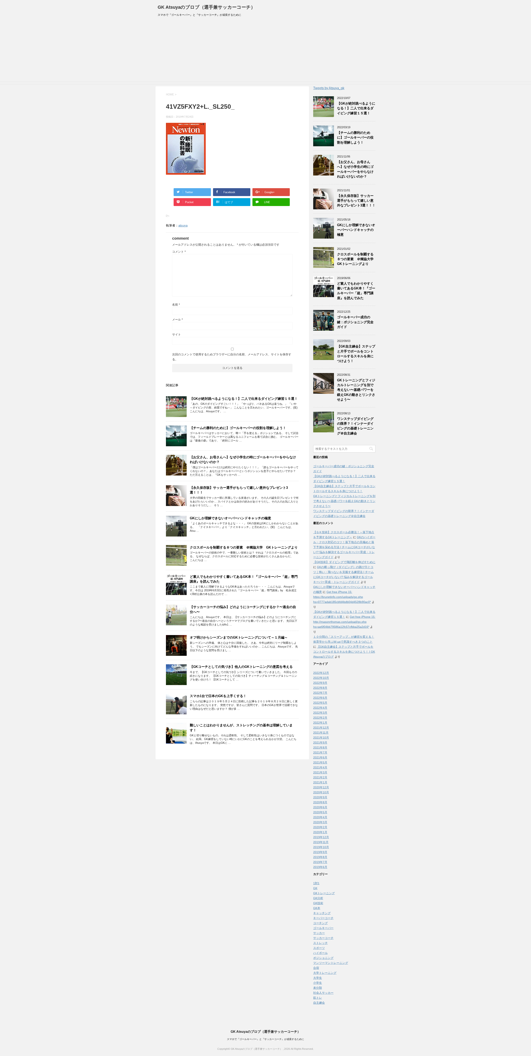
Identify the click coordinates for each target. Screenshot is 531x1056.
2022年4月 (320, 707)
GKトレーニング (324, 893)
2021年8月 (320, 747)
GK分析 (318, 898)
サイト (176, 334)
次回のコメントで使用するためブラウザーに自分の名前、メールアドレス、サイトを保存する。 (231, 357)
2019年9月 (320, 852)
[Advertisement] (265, 51)
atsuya (183, 225)
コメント (179, 251)
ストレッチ (320, 943)
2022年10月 (321, 677)
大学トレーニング (324, 972)
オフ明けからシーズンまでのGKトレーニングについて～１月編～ (239, 637)
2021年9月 (320, 742)
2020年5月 (320, 812)
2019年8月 (320, 857)
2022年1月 (320, 722)
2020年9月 (320, 797)
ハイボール (320, 953)
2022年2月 (320, 717)
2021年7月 (320, 752)
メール (177, 319)
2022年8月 (320, 687)
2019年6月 (320, 867)
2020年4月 (320, 817)
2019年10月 (321, 847)
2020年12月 (321, 787)
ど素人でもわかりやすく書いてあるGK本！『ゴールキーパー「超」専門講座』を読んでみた (356, 291)
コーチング (320, 923)
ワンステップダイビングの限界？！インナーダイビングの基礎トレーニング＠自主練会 (355, 426)
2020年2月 (320, 827)
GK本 (316, 908)
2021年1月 (320, 782)
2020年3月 (320, 822)
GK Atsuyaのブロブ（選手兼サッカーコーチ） (206, 7)
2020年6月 (320, 807)
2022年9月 (320, 682)
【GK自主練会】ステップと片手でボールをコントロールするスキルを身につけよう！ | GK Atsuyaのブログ (344, 651)
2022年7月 (320, 692)
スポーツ (319, 948)
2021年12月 (321, 727)
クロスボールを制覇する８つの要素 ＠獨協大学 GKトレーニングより (244, 547)
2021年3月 (320, 772)
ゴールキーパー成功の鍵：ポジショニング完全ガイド (355, 322)
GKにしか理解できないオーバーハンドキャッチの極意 (230, 518)
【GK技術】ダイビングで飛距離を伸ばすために (344, 562)
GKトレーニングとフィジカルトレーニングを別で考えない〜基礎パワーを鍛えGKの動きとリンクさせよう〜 (356, 389)
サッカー (319, 933)
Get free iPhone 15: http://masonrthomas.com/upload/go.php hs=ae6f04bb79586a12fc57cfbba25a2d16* (344, 621)
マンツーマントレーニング (330, 963)
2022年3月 (320, 712)
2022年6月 (320, 697)
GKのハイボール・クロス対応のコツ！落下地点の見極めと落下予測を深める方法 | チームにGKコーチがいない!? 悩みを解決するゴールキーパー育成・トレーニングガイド (344, 547)
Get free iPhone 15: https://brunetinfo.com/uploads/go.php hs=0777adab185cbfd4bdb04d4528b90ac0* (342, 597)
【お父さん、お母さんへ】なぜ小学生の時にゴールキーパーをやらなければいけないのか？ (355, 169)
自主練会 (319, 1002)
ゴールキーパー (323, 928)
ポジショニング (323, 958)
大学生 (317, 977)
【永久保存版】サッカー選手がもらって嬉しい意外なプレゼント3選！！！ (356, 200)
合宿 (316, 967)
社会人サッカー (323, 992)
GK (315, 888)
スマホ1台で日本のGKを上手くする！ (218, 696)
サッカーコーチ (323, 938)
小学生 (317, 982)
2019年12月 (321, 837)
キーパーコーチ (323, 918)
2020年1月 (320, 832)
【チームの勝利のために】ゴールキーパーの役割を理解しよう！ (238, 428)
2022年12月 (321, 672)
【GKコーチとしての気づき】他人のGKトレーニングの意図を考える (241, 666)
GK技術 (318, 903)
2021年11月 (321, 732)
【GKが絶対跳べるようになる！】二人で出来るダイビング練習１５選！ (244, 398)
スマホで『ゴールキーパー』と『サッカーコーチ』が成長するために (265, 1039)
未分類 (317, 987)
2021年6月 (320, 757)
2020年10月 (321, 792)
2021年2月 (320, 777)
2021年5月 (320, 762)
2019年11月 (321, 842)
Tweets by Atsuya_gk (328, 88)
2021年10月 (321, 737)
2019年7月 (320, 862)
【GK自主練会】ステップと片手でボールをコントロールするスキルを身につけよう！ (356, 354)
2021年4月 (320, 767)
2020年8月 (320, 802)
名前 (176, 304)
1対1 (316, 883)
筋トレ (317, 997)
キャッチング (322, 913)
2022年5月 (320, 702)
